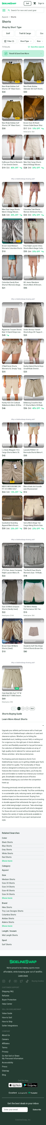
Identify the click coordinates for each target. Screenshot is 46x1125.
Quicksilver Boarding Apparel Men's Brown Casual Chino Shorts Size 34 (11, 524)
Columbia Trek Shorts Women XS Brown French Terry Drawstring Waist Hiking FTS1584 (33, 210)
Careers (5, 1039)
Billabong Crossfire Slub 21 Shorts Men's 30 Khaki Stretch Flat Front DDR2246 (33, 404)
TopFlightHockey (8, 81)
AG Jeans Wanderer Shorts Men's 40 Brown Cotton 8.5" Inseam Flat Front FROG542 (32, 283)
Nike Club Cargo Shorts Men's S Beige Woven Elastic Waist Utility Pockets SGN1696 (11, 210)
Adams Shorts (8, 922)
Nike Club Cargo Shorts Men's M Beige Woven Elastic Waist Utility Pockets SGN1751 (32, 163)
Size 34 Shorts (8, 887)
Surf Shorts (7, 944)
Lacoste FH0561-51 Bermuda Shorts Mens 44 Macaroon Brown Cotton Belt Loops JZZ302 (33, 451)
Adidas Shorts (8, 918)
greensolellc (7, 157)
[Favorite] (20, 97)
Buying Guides (38, 981)
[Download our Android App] (30, 1085)
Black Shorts (7, 842)
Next (32, 708)
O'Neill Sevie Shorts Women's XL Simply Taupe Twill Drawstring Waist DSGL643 (12, 367)
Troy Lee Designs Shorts (12, 911)
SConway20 (7, 518)
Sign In (41, 3)
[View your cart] (34, 3)
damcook (6, 641)
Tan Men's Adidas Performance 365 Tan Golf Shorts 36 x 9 (32, 608)
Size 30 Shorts (8, 883)
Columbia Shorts (9, 915)
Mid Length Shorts (10, 935)
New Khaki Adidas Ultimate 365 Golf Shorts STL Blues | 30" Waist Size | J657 (33, 87)
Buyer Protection (9, 1000)
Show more (7, 861)
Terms (4, 1047)
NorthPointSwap (8, 688)
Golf (8, 33)
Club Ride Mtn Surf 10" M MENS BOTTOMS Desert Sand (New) (11, 694)
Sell (27, 3)
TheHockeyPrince (9, 602)
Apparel (5, 17)
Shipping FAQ (7, 991)
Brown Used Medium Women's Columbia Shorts (12, 247)
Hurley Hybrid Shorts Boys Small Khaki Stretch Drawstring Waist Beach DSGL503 (33, 367)
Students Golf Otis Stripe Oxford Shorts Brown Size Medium (34, 647)
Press (4, 1066)
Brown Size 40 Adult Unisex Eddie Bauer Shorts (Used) (34, 124)
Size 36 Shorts (8, 894)
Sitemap (5, 1071)
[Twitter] (21, 981)
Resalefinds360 (30, 482)
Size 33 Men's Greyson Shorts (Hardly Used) (10, 608)
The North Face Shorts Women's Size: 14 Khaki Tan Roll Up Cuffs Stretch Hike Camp (33, 571)
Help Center (7, 1004)
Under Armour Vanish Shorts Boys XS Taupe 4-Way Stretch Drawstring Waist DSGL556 (33, 331)
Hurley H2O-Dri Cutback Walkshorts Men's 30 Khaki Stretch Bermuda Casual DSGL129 (12, 404)
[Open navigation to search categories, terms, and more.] (4, 10)
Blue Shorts (7, 846)
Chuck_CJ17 (7, 565)
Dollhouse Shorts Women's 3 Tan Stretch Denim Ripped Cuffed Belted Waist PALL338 (12, 163)
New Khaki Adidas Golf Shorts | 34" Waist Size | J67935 (11, 124)
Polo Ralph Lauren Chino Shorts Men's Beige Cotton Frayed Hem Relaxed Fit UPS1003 (34, 247)
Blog (4, 1075)
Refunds (5, 995)
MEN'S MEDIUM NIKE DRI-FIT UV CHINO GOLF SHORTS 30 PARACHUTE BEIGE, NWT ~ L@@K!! (11, 487)
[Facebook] (9, 981)
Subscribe (37, 1110)
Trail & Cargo (25, 33)
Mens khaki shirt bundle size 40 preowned (33, 487)
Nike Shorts (7, 907)
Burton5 (27, 602)
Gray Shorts (7, 849)
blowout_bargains (9, 241)
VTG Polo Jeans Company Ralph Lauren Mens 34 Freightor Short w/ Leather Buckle (12, 571)
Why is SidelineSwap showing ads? (23, 179)
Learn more (23, 976)
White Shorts (7, 853)
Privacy (5, 1052)
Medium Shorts (8, 879)
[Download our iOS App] (15, 1085)
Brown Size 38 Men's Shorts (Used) (10, 647)
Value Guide (7, 1013)
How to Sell (7, 1017)
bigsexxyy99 (29, 118)
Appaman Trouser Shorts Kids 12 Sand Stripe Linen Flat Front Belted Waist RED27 (12, 331)
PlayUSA (6, 482)
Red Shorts (7, 857)
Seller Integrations (10, 1025)
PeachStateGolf (30, 641)
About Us (6, 1035)
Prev (13, 708)
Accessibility (7, 1062)
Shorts (13, 17)
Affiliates (6, 1043)
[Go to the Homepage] (9, 3)
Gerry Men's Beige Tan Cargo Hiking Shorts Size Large (33, 524)
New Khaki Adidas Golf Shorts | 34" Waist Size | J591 (11, 87)
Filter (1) (10, 41)
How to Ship (7, 1021)
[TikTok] (27, 981)
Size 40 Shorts (8, 890)
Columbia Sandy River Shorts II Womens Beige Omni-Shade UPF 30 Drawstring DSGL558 (11, 283)
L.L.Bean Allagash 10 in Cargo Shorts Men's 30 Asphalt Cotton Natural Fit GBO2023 (12, 451)
